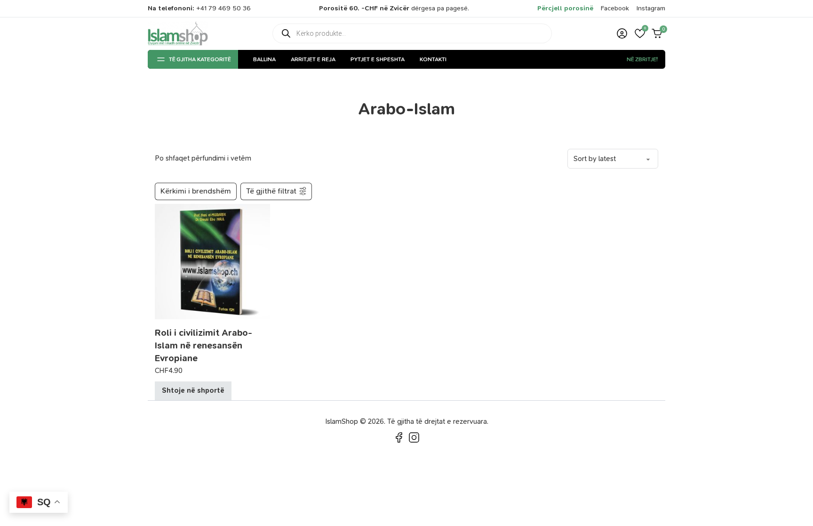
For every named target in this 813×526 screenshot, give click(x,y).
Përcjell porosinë (565, 8)
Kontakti (433, 59)
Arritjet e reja (313, 59)
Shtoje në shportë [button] (193, 390)
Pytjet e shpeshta (378, 59)
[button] (639, 33)
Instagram (651, 8)
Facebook (615, 8)
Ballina (264, 59)
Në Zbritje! (642, 59)
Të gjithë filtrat (271, 190)
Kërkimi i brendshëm (195, 190)
